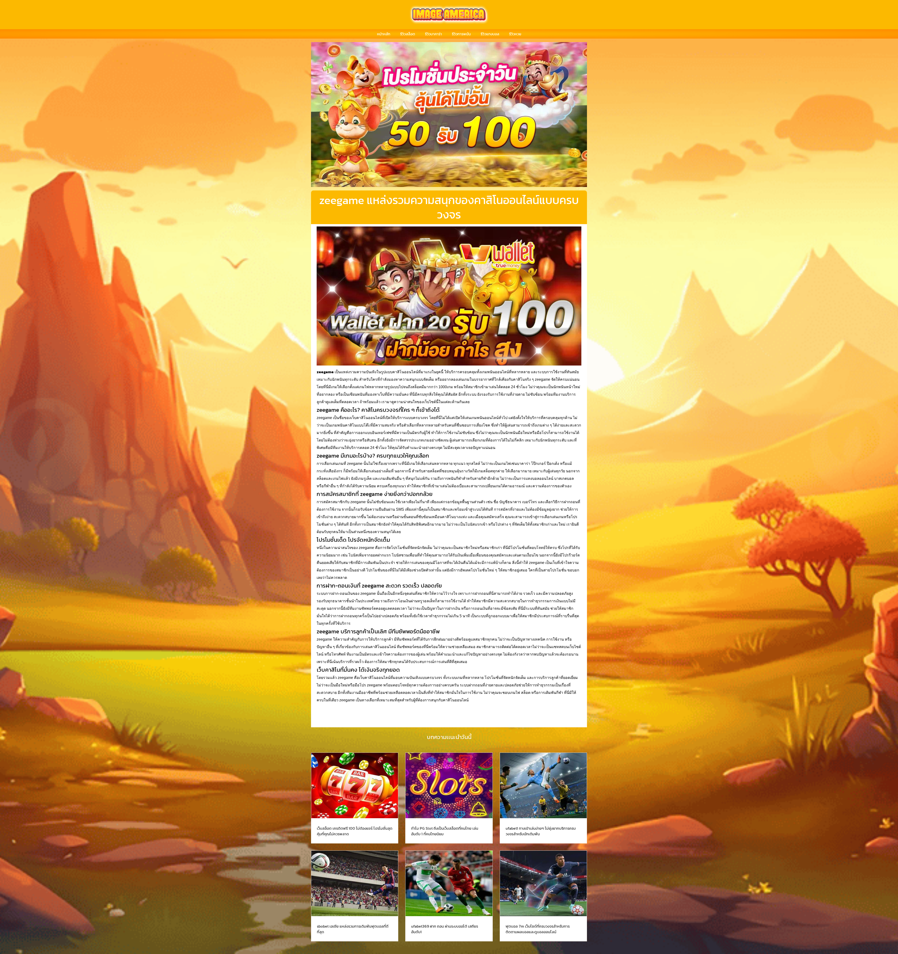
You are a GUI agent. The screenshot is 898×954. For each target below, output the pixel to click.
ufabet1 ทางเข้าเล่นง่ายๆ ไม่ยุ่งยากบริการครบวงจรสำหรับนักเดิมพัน (541, 831)
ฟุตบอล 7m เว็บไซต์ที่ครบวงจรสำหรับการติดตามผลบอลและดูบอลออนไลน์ (538, 929)
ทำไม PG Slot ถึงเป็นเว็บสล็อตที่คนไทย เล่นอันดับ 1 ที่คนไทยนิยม (444, 831)
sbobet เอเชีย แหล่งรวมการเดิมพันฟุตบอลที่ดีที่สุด (352, 929)
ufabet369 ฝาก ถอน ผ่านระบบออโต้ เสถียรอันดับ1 (444, 929)
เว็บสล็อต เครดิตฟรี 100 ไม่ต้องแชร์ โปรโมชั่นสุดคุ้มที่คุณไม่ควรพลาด (354, 831)
